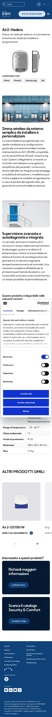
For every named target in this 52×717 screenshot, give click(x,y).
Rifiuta (26, 411)
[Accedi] (39, 4)
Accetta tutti (26, 394)
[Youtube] (15, 690)
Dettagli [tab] (20, 311)
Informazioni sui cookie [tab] (39, 311)
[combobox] (13, 4)
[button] (6, 80)
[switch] (45, 365)
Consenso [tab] (8, 311)
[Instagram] (20, 690)
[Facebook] (6, 690)
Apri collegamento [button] (17, 533)
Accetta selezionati (26, 402)
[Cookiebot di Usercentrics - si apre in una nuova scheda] (37, 303)
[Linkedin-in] (11, 690)
